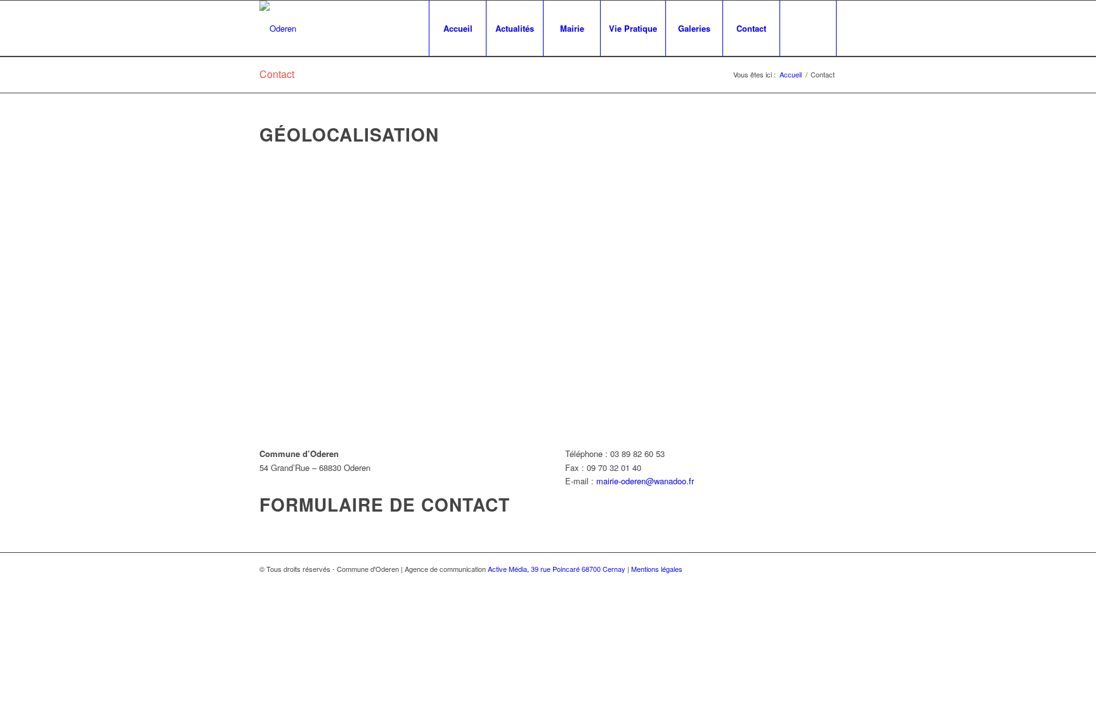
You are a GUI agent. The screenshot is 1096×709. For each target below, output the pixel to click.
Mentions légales (656, 569)
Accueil (791, 74)
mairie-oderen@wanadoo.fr (645, 481)
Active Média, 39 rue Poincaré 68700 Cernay (556, 569)
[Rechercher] (808, 28)
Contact (276, 74)
